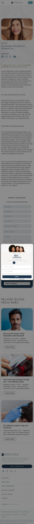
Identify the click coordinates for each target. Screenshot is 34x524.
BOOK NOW (21, 278)
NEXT (17, 276)
